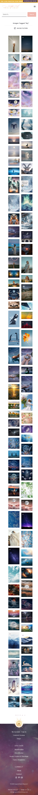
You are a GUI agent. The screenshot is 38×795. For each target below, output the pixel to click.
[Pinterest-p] (19, 777)
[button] (34, 6)
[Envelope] (22, 777)
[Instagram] (16, 777)
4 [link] (22, 715)
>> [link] (24, 715)
